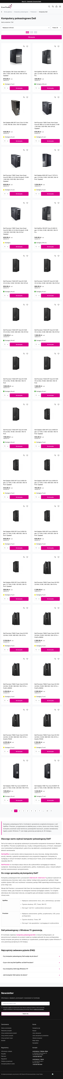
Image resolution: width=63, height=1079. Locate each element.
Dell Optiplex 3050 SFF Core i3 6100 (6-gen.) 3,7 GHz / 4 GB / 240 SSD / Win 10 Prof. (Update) (15, 482)
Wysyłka (3, 1053)
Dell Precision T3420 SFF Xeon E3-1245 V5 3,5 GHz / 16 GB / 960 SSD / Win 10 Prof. (15, 381)
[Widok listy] (31, 32)
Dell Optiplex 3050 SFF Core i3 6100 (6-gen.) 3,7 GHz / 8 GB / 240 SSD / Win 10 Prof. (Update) (46, 533)
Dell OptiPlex (5, 854)
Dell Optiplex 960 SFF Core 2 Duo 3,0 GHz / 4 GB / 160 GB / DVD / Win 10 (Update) (15, 123)
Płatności (3, 1056)
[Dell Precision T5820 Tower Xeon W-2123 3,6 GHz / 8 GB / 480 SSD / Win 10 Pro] (16, 618)
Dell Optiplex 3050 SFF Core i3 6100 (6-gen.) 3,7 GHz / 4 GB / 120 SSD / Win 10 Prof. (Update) (46, 431)
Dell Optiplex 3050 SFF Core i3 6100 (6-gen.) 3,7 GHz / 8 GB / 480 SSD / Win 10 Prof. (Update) (15, 533)
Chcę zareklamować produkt (9, 1033)
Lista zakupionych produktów (40, 1035)
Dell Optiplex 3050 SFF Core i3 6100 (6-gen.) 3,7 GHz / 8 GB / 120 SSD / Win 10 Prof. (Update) (15, 584)
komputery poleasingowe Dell (25, 935)
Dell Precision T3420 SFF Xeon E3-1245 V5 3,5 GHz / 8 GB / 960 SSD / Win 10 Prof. (47, 331)
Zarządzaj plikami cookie (8, 1063)
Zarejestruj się (36, 1028)
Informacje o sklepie (6, 1051)
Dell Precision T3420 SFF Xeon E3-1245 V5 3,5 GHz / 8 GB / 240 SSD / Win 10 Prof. (47, 282)
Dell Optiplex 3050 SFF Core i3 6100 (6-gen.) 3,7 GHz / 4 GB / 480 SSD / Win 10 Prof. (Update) (46, 482)
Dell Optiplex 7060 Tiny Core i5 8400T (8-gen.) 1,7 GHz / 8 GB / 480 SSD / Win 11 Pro (47, 787)
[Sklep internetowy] (57, 1074)
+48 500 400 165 (37, 1056)
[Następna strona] (51, 811)
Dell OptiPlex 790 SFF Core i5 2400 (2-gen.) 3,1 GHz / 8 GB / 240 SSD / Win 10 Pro (46, 73)
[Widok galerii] (35, 32)
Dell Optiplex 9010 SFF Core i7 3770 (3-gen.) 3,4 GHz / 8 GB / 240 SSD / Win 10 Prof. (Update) (46, 177)
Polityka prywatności (6, 1061)
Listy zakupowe (36, 1033)
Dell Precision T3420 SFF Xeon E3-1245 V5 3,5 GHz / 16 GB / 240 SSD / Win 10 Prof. (15, 431)
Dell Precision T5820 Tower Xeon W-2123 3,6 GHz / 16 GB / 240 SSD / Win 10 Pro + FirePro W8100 (46, 635)
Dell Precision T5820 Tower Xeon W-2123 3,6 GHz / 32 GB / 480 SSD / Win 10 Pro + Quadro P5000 (15, 737)
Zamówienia (5, 1024)
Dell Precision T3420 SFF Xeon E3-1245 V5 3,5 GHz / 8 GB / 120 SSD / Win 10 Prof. (15, 282)
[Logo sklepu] (6, 6)
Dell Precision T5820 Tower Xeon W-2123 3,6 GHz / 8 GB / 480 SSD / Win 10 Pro (15, 634)
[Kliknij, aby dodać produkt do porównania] (24, 46)
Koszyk (34, 1030)
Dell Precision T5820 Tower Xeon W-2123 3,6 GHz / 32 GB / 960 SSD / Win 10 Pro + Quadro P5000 (46, 737)
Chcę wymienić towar (7, 1038)
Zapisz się (25, 1013)
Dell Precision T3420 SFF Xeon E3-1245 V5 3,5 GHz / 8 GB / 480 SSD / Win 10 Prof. (15, 331)
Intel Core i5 (33, 878)
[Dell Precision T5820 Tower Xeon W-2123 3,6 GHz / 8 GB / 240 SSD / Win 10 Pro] (47, 567)
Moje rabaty (35, 1040)
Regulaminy (5, 1047)
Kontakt (3, 1040)
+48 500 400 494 (37, 1064)
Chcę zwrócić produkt (7, 1035)
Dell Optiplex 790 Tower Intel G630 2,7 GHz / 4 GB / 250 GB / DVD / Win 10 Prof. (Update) (15, 73)
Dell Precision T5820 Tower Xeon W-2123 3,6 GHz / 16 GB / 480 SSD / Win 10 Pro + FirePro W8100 (15, 686)
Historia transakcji (37, 1038)
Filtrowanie (31, 37)
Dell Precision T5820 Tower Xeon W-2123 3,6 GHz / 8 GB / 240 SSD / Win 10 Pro (46, 583)
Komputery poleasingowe (21, 12)
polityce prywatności (39, 1009)
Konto (34, 1024)
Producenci (34, 12)
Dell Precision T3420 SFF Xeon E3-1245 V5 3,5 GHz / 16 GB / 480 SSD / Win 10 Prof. (46, 381)
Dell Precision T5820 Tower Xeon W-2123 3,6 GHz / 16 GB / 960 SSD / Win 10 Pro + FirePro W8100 (46, 686)
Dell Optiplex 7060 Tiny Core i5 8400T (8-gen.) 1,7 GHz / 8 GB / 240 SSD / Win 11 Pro (16, 787)
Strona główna (8, 12)
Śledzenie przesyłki (6, 1030)
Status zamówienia (6, 1028)
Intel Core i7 (42, 878)
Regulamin (4, 1058)
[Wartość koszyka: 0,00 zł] (56, 6)
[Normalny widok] (27, 32)
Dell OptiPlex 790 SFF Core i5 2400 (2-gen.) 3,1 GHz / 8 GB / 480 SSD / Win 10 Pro (46, 230)
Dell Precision (5, 864)
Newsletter (7, 993)
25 (47, 811)
